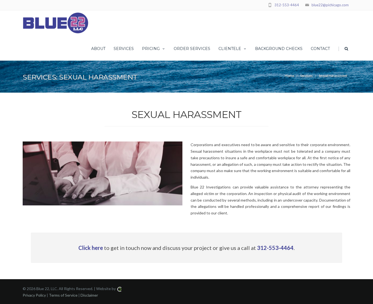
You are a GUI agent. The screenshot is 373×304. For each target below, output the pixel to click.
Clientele (229, 48)
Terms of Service (63, 295)
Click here (90, 247)
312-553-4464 (286, 5)
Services (124, 48)
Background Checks (279, 48)
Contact (320, 48)
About (98, 48)
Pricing (151, 48)
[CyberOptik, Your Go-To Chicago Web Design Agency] (119, 288)
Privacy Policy (34, 295)
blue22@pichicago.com (330, 5)
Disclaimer (89, 295)
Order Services (192, 48)
